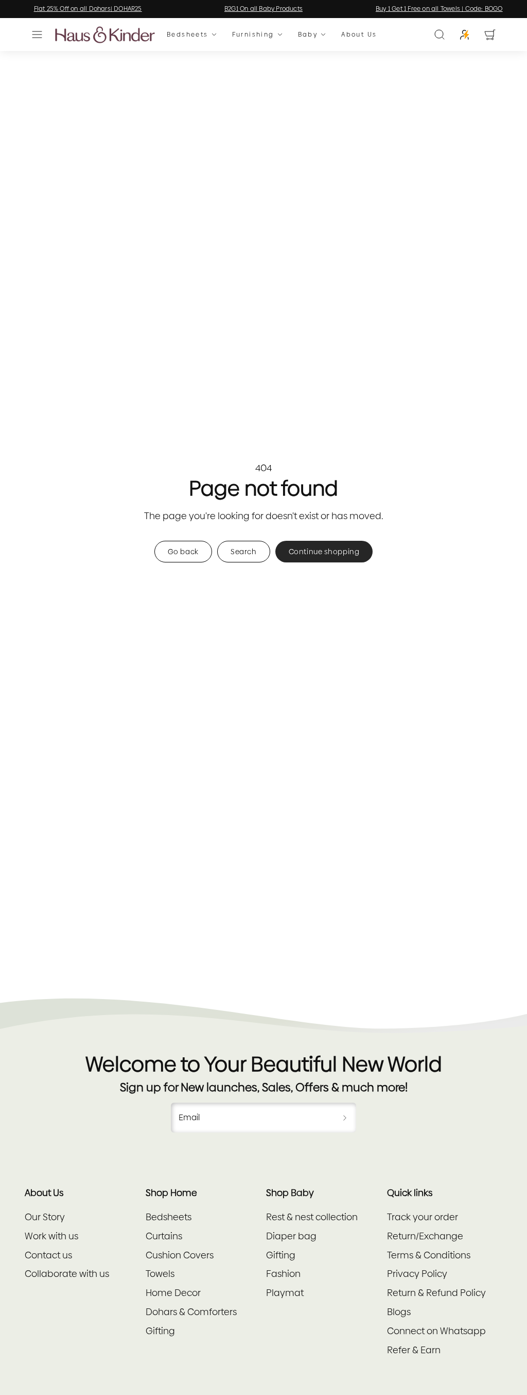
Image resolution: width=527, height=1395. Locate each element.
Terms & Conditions (428, 1255)
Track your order (422, 1216)
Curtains (164, 1236)
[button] (37, 34)
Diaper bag (291, 1236)
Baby (308, 34)
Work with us (51, 1236)
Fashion (283, 1273)
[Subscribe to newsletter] (344, 1118)
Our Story (45, 1216)
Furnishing (253, 34)
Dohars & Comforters (191, 1311)
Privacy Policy (417, 1273)
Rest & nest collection (312, 1216)
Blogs (399, 1311)
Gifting (160, 1330)
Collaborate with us (67, 1273)
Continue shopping (324, 551)
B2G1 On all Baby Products (263, 9)
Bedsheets (187, 34)
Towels (160, 1273)
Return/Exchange (425, 1236)
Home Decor (173, 1292)
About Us (359, 34)
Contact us (48, 1255)
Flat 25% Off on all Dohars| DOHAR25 (88, 9)
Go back (183, 551)
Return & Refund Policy (436, 1292)
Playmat (285, 1292)
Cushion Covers (180, 1255)
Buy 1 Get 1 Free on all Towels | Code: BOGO (439, 9)
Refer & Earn (414, 1349)
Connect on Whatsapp (436, 1330)
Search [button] (243, 551)
